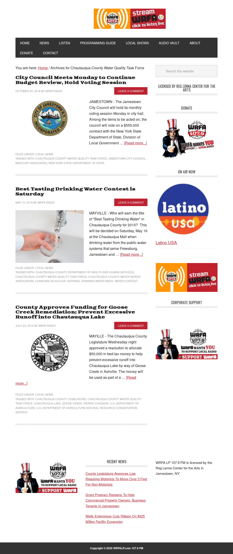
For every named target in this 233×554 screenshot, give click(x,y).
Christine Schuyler (50, 281)
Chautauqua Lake (47, 403)
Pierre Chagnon (96, 403)
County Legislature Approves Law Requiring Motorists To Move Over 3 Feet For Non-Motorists (116, 479)
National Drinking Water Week (90, 281)
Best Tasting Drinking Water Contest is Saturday (75, 192)
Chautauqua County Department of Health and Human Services (84, 272)
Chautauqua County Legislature (60, 399)
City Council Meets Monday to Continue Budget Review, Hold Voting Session (75, 80)
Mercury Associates (31, 163)
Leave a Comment (131, 91)
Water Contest (126, 281)
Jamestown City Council (127, 158)
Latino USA (166, 242)
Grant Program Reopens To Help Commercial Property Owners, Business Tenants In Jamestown (116, 500)
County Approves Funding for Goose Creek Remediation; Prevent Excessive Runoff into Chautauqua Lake (75, 312)
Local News (44, 154)
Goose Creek (72, 403)
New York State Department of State (76, 163)
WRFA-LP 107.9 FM (46, 18)
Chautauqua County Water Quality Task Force (71, 158)
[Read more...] (135, 142)
